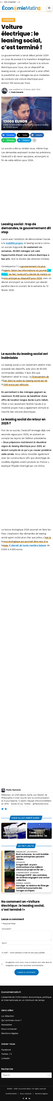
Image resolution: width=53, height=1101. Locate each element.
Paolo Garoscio (13, 790)
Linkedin (5, 1058)
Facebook (6, 1049)
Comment (6, 929)
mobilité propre (14, 243)
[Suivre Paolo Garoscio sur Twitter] (2, 809)
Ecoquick (8, 20)
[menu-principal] (49, 7)
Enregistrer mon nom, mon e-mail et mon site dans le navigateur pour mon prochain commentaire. (28, 963)
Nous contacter (9, 1029)
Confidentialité (11, 1094)
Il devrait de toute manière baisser (27, 545)
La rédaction (7, 1016)
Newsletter (6, 1024)
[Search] (49, 1074)
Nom (4, 943)
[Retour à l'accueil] (21, 8)
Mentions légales (9, 1033)
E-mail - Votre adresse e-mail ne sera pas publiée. (23, 953)
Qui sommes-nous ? (11, 1020)
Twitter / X (6, 1054)
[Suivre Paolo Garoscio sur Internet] (6, 809)
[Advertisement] (26, 192)
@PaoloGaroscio (40, 804)
